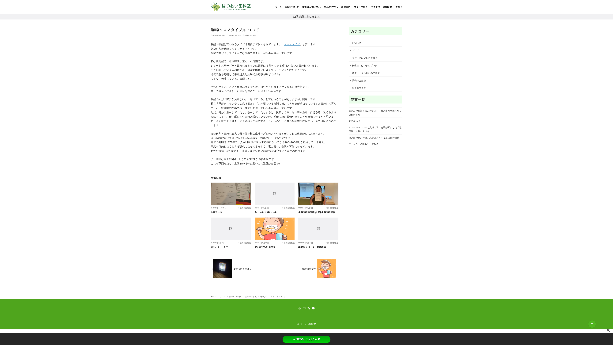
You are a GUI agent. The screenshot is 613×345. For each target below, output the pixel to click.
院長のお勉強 (250, 35)
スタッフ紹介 (361, 6)
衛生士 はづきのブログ (364, 65)
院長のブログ (359, 87)
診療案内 (346, 6)
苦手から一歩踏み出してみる (363, 144)
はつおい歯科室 (308, 324)
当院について (292, 6)
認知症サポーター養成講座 (312, 247)
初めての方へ (331, 6)
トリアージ (216, 212)
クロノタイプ (292, 44)
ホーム (278, 6)
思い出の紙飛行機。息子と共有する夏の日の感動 (374, 137)
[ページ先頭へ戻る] (592, 324)
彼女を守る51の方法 (265, 247)
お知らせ (356, 42)
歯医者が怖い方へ (311, 6)
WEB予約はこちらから (305, 339)
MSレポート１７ (219, 247)
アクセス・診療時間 (381, 6)
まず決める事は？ (242, 268)
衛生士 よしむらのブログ (366, 72)
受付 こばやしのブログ (364, 57)
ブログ (398, 6)
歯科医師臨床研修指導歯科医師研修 (316, 212)
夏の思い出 (354, 121)
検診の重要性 (309, 268)
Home (214, 296)
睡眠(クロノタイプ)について (272, 296)
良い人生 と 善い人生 (266, 212)
